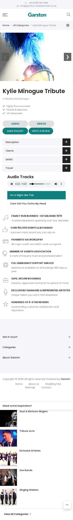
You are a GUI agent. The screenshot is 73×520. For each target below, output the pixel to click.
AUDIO (15, 123)
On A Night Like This (22, 195)
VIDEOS (41, 123)
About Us (34, 384)
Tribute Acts (27, 431)
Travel (9, 168)
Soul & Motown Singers (34, 411)
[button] (5, 15)
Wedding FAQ (53, 384)
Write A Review (41, 131)
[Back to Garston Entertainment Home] (37, 14)
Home (6, 25)
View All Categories (16, 514)
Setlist (9, 159)
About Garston (11, 357)
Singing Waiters (29, 490)
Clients (10, 150)
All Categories (21, 25)
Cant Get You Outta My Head (28, 203)
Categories (9, 347)
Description (12, 142)
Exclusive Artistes (30, 450)
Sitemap (30, 387)
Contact (46, 387)
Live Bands (26, 470)
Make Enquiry (15, 131)
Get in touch (10, 337)
